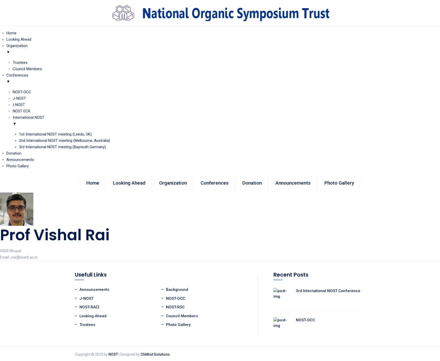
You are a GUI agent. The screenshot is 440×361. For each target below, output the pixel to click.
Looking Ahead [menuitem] (18, 39)
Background (177, 289)
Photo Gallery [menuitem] (17, 166)
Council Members (182, 316)
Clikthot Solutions (155, 354)
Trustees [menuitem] (20, 62)
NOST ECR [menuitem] (21, 111)
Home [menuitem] (11, 33)
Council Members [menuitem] (27, 69)
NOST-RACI (89, 307)
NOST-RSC (175, 307)
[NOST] (220, 12)
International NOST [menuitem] (28, 120)
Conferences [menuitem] (17, 78)
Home (92, 183)
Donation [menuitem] (13, 153)
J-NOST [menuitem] (19, 98)
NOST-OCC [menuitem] (22, 92)
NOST (113, 354)
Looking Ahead (129, 183)
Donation (252, 183)
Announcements (293, 183)
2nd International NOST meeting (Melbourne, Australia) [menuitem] (64, 140)
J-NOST (86, 298)
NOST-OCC (175, 298)
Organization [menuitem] (17, 48)
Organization (173, 183)
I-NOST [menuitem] (19, 104)
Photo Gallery (339, 183)
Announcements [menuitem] (20, 159)
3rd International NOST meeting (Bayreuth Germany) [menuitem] (62, 147)
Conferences (215, 183)
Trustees (87, 324)
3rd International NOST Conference (328, 291)
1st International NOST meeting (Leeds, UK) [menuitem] (55, 134)
